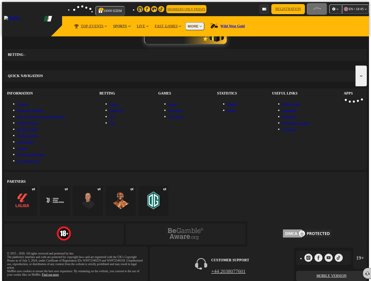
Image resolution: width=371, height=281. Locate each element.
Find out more (50, 274)
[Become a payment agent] (264, 9)
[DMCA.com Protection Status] (307, 234)
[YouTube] (329, 258)
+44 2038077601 (228, 271)
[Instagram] (308, 258)
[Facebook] (318, 258)
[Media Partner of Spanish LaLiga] (22, 200)
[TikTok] (339, 258)
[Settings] (335, 9)
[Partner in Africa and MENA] (55, 200)
